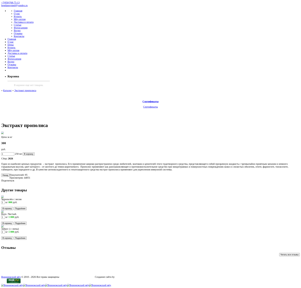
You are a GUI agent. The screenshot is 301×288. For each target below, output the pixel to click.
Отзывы (18, 33)
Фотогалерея (20, 27)
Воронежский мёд (11, 277)
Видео (17, 30)
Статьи (17, 25)
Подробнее (20, 208)
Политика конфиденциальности (77, 277)
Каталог (7, 90)
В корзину (28, 154)
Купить (18, 16)
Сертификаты (150, 106)
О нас (17, 13)
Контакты (19, 36)
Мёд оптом (20, 19)
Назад (5, 175)
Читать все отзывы (289, 254)
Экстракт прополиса (25, 90)
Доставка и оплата (24, 22)
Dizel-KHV (121, 277)
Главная (18, 10)
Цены (11, 44)
